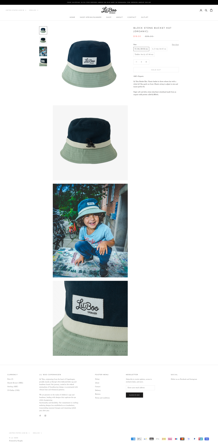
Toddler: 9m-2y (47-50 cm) (144, 54)
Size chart (175, 44)
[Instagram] (45, 415)
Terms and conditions (102, 398)
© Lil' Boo (13, 438)
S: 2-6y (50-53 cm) (141, 49)
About (119, 17)
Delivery (98, 390)
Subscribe (134, 395)
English (32, 10)
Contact (132, 17)
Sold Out (156, 70)
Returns (97, 394)
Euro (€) (10, 379)
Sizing (97, 379)
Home (72, 17)
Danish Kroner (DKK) (15, 383)
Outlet (144, 17)
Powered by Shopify (16, 441)
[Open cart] (211, 10)
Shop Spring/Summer (91, 17)
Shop (108, 17)
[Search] (206, 10)
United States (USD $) (15, 10)
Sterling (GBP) (12, 386)
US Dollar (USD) (13, 390)
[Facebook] (40, 415)
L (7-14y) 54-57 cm (159, 49)
